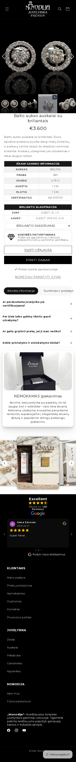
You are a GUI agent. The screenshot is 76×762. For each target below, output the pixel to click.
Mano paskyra (16, 577)
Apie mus (13, 693)
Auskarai (12, 647)
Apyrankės (14, 671)
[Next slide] (71, 463)
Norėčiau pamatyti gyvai (38, 277)
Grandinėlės (14, 663)
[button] (7, 9)
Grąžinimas (14, 601)
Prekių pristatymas (19, 585)
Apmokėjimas (16, 593)
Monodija (42, 751)
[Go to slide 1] (35, 550)
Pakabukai (14, 655)
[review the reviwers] (64, 524)
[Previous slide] (4, 463)
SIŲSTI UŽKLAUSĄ (38, 250)
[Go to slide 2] (38, 550)
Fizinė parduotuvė (19, 701)
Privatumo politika (19, 617)
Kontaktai (13, 609)
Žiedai (11, 639)
